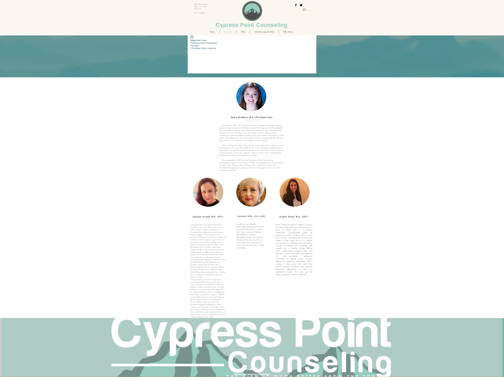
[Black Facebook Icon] (296, 5)
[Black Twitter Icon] (301, 5)
